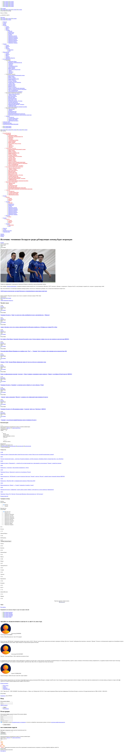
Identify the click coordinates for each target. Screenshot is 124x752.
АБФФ (2, 300)
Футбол (4, 25)
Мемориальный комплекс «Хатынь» (16, 104)
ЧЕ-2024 (10, 34)
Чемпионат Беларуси (10, 57)
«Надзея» (10, 73)
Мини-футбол (6, 52)
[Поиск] (6, 739)
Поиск (9, 126)
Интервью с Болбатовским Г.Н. (15, 62)
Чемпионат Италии (12, 39)
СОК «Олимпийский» (13, 90)
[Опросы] (3, 739)
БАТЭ (9, 216)
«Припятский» (11, 109)
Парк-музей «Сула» (12, 99)
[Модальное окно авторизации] (4, 739)
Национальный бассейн (13, 78)
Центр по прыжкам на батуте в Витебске (17, 89)
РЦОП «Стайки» (12, 77)
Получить (3, 17)
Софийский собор (12, 105)
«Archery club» (11, 83)
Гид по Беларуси (6, 59)
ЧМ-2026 (10, 31)
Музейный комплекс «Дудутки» (15, 100)
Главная (2, 234)
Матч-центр (5, 685)
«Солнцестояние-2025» (13, 118)
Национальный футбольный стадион (16, 75)
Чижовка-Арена (11, 84)
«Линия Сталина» (12, 95)
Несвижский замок (12, 98)
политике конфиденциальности (58, 722)
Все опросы (3, 607)
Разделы (8, 197)
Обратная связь (6, 121)
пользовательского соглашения (18, 722)
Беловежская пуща (12, 111)
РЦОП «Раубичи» (12, 80)
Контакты (5, 687)
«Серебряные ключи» (13, 66)
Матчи (4, 24)
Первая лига (11, 33)
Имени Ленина (11, 68)
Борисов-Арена (11, 85)
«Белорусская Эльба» (13, 119)
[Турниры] (1, 739)
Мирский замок (11, 97)
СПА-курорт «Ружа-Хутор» (14, 69)
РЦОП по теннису (12, 87)
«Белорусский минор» (12, 286)
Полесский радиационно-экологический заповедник (20, 114)
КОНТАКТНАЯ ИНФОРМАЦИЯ (10, 124)
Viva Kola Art (11, 117)
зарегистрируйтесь (16, 427)
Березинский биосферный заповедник (16, 113)
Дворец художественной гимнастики (16, 88)
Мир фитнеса (62, 602)
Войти (9, 127)
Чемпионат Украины (12, 42)
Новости (5, 21)
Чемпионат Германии (13, 38)
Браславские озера (12, 112)
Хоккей (4, 44)
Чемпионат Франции (13, 40)
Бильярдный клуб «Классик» (14, 82)
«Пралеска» (10, 71)
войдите (8, 427)
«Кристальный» (11, 67)
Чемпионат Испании (12, 37)
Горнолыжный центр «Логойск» (15, 91)
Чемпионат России (12, 41)
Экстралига (10, 49)
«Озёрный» (10, 63)
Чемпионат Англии (12, 35)
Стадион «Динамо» (12, 81)
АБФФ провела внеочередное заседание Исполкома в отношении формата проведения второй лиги (24, 291)
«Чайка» (10, 70)
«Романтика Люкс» (12, 61)
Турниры (8, 30)
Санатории (8, 134)
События (8, 116)
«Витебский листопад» (13, 120)
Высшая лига (11, 32)
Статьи (4, 23)
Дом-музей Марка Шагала (14, 103)
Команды (8, 215)
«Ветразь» (10, 64)
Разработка (3, 695)
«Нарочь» (10, 110)
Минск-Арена (11, 76)
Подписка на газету (7, 123)
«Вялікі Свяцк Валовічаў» (14, 94)
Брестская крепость (12, 96)
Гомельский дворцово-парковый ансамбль (17, 106)
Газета (4, 686)
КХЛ (9, 50)
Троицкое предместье (13, 102)
